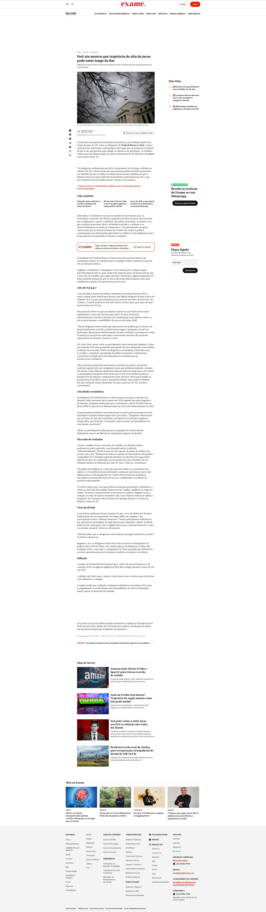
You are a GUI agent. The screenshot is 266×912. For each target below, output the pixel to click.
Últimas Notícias (72, 844)
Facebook (176, 851)
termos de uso (83, 908)
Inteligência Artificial (70, 876)
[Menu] (67, 4)
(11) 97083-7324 (183, 894)
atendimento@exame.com (183, 873)
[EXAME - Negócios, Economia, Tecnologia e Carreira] (133, 4)
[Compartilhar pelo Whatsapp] (70, 130)
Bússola (129, 852)
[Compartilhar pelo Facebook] (70, 134)
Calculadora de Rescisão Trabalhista (111, 865)
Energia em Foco (132, 860)
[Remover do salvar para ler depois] (70, 155)
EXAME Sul (130, 848)
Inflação (105, 636)
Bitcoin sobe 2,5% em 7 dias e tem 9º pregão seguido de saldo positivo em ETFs (115, 203)
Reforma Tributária (133, 840)
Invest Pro (151, 14)
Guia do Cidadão (109, 840)
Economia (69, 863)
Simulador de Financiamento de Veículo (109, 879)
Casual (89, 839)
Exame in (155, 849)
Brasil (68, 855)
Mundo (89, 835)
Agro (154, 874)
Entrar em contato (180, 860)
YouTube (176, 839)
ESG (67, 867)
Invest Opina (138, 14)
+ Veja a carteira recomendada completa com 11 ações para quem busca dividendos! (108, 187)
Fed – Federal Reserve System (124, 636)
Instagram (177, 847)
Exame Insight (71, 871)
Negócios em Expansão (135, 895)
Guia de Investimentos (119, 14)
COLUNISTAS (71, 890)
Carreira (69, 859)
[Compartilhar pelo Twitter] (70, 147)
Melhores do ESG (132, 891)
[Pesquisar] (72, 4)
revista (155, 840)
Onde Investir (194, 14)
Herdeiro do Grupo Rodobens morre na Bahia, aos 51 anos (186, 88)
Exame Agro (91, 851)
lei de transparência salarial (135, 908)
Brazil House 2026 (133, 844)
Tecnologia (90, 855)
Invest (71, 13)
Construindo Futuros (134, 856)
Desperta (155, 857)
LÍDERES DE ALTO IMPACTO (73, 849)
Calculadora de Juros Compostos (111, 871)
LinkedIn (176, 843)
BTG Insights (101, 14)
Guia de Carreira (109, 852)
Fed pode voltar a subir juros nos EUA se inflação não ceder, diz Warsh (88, 203)
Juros (142, 636)
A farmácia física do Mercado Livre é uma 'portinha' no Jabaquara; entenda (186, 97)
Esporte (89, 847)
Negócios (69, 886)
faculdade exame (159, 835)
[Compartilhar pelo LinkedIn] (70, 139)
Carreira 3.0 (156, 853)
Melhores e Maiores (133, 887)
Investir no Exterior (133, 864)
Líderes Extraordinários (135, 869)
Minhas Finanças (177, 14)
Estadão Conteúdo (87, 131)
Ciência (89, 864)
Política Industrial (133, 877)
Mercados (162, 14)
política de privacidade (114, 908)
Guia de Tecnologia (110, 844)
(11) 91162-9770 (183, 864)
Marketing (90, 843)
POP (87, 868)
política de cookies (97, 908)
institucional (71, 908)
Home (79, 52)
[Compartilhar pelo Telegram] (70, 143)
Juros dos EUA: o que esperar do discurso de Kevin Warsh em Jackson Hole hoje (142, 203)
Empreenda (156, 878)
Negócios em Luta (133, 873)
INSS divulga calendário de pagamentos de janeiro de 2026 (186, 107)
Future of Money (92, 860)
